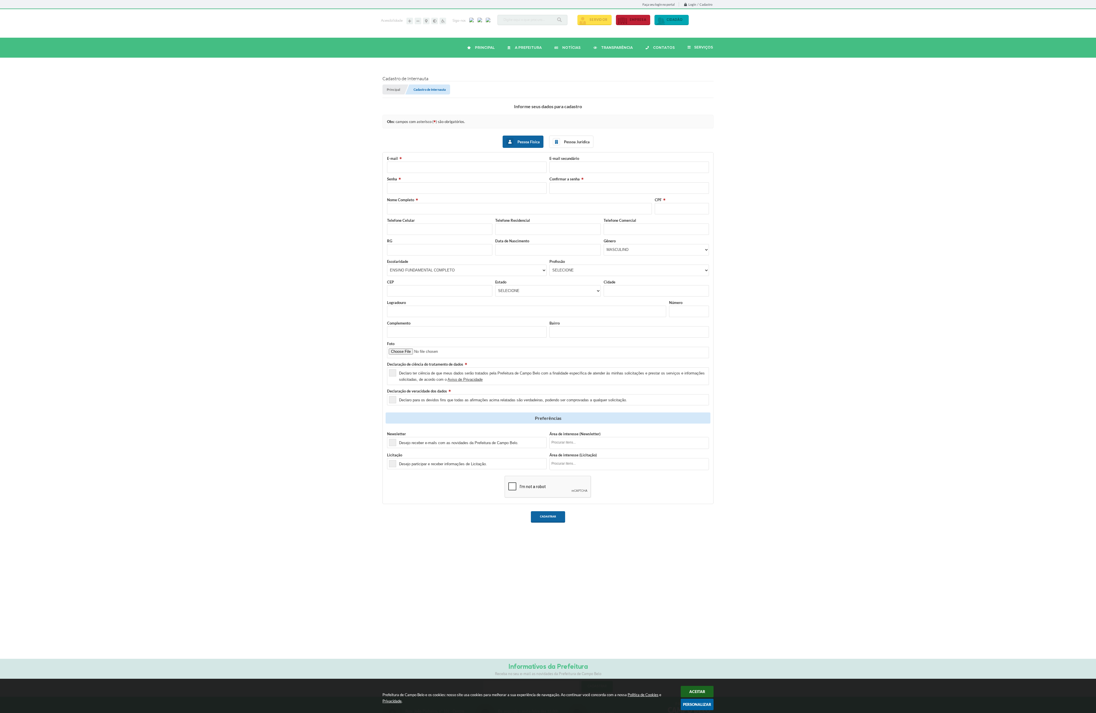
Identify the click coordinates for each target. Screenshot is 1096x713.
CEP (390, 282)
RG (389, 241)
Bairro (554, 323)
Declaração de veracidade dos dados (417, 391)
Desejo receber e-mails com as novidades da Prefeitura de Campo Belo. (458, 443)
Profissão (557, 261)
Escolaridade (397, 261)
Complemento (398, 323)
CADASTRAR (548, 516)
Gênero (610, 241)
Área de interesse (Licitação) (573, 455)
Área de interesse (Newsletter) (575, 434)
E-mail (392, 158)
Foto (390, 343)
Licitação (394, 455)
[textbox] (630, 443)
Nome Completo (400, 200)
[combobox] (629, 443)
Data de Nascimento (512, 241)
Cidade (609, 282)
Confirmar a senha (564, 179)
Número (675, 302)
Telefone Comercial (620, 220)
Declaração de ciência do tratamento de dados (425, 364)
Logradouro (396, 302)
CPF (658, 200)
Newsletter (396, 434)
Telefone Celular (401, 220)
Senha (392, 179)
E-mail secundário (564, 158)
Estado (500, 282)
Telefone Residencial (512, 220)
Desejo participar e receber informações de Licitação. (443, 464)
